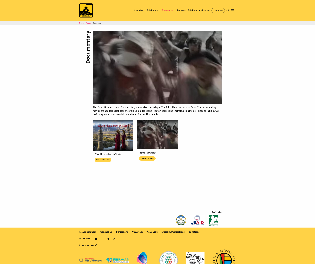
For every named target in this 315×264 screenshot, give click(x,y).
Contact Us (106, 232)
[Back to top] (306, 253)
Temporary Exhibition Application (193, 10)
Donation (218, 10)
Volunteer (137, 232)
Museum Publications (173, 232)
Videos (88, 23)
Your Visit (138, 10)
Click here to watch (103, 160)
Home (81, 23)
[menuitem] (138, 10)
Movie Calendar (87, 232)
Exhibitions (152, 10)
